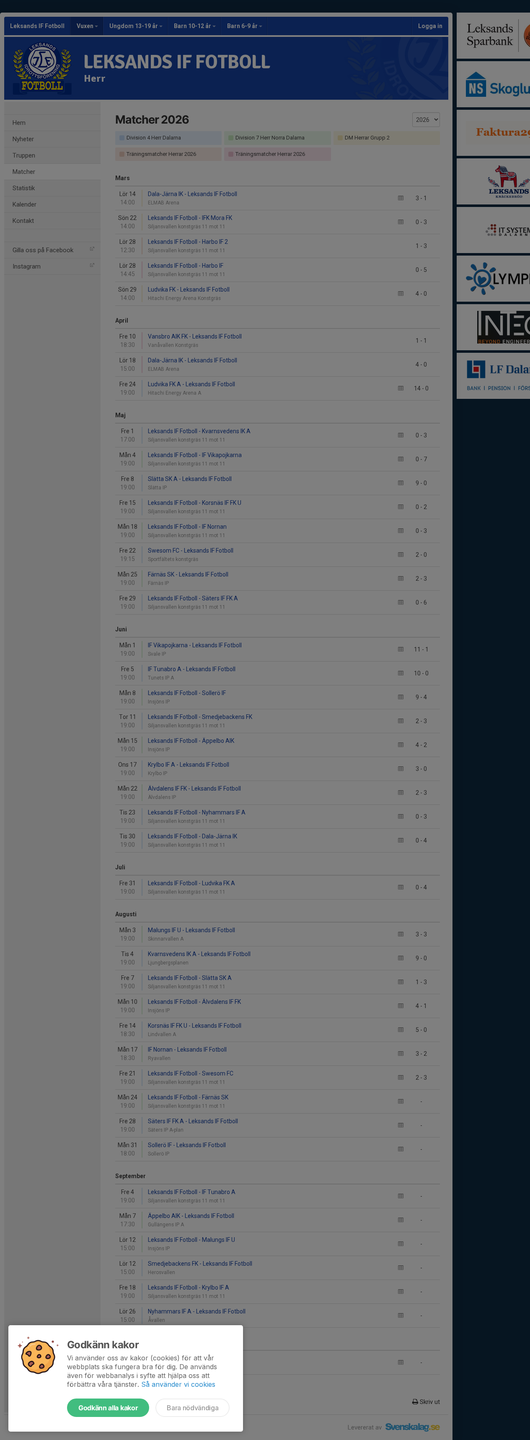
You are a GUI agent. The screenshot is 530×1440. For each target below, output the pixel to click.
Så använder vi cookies (178, 1384)
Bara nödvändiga (192, 1408)
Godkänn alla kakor (108, 1408)
